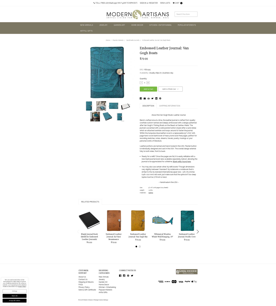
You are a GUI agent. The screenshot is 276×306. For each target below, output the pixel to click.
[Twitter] (152, 98)
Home (108, 40)
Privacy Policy (84, 287)
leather (151, 193)
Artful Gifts (86, 31)
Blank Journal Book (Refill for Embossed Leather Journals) (89, 236)
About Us (82, 277)
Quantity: (143, 79)
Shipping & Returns (86, 282)
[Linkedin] (156, 98)
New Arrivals (86, 25)
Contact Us (82, 279)
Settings (14, 291)
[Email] (145, 98)
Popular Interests (187, 25)
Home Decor (137, 25)
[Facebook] (141, 98)
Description (148, 106)
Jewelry (103, 25)
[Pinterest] (160, 98)
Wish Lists (165, 3)
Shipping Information (169, 106)
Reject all (14, 296)
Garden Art (119, 25)
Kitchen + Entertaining (160, 25)
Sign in (143, 3)
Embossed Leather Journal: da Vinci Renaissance (114, 236)
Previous (78, 231)
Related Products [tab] (90, 202)
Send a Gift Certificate (87, 290)
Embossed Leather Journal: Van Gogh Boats (156, 40)
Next (198, 231)
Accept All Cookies (14, 300)
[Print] (148, 98)
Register (153, 3)
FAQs (80, 285)
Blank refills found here (182, 162)
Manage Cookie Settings (101, 300)
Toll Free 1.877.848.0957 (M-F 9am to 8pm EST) (116, 3)
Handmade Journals (132, 40)
